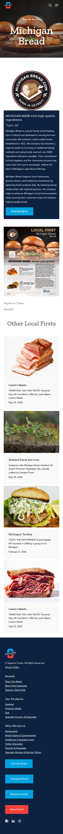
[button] (56, 5)
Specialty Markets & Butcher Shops (23, 752)
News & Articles (31, 19)
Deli (7, 712)
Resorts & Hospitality (15, 748)
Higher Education (14, 744)
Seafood (9, 704)
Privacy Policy (12, 667)
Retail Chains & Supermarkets (20, 735)
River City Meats (13, 681)
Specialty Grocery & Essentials (20, 717)
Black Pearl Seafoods (16, 685)
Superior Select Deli (15, 690)
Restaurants (11, 731)
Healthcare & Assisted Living (19, 739)
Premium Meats (13, 708)
